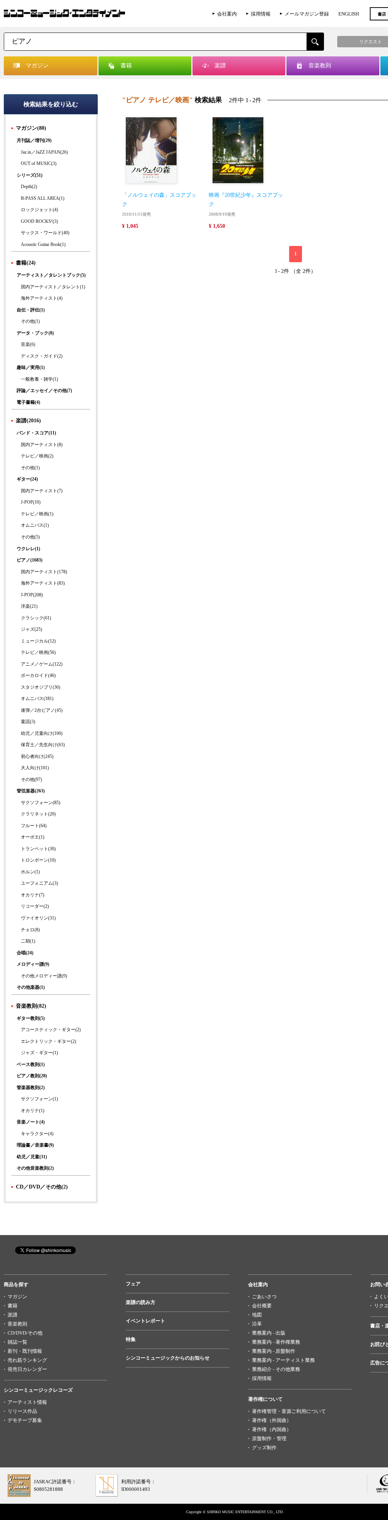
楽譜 (12, 1315)
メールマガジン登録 (307, 14)
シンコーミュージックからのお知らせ (168, 1358)
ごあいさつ (264, 1296)
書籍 (12, 1305)
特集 (131, 1339)
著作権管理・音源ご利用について (289, 1411)
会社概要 (262, 1305)
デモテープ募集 (25, 1420)
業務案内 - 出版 (268, 1333)
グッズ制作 (264, 1447)
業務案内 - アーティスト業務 (283, 1360)
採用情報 (261, 14)
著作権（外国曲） (271, 1420)
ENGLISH (348, 14)
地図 (257, 1315)
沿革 (257, 1324)
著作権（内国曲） (271, 1429)
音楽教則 (17, 1324)
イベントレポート (145, 1321)
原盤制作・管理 (269, 1438)
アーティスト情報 (27, 1402)
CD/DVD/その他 (25, 1333)
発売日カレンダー (27, 1369)
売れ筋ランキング (27, 1360)
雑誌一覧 (17, 1342)
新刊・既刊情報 (25, 1351)
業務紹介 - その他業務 (276, 1369)
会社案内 (227, 14)
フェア (133, 1284)
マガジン (17, 1296)
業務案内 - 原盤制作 (273, 1351)
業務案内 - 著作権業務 (276, 1342)
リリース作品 (22, 1411)
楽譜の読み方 (140, 1302)
